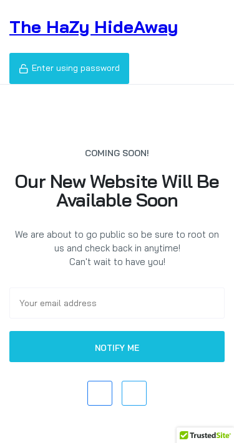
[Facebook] (99, 393)
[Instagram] (134, 393)
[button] (69, 68)
